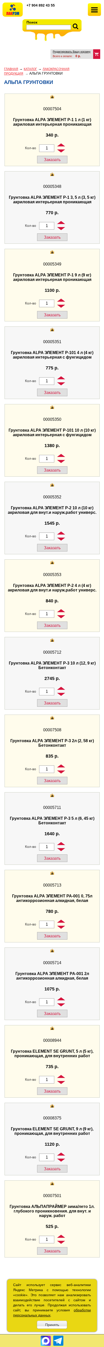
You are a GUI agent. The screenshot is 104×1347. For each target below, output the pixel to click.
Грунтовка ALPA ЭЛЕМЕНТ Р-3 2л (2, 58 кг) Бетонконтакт (52, 743)
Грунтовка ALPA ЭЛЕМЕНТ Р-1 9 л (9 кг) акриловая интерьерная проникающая (52, 277)
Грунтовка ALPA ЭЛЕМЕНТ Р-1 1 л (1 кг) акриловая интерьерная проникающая (52, 122)
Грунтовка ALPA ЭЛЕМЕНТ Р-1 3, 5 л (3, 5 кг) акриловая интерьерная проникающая (52, 199)
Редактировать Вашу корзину (72, 51)
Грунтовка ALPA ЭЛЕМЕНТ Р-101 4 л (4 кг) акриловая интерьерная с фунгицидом (52, 354)
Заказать (52, 160)
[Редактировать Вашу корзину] (96, 54)
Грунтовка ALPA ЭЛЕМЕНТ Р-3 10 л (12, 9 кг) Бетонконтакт (52, 665)
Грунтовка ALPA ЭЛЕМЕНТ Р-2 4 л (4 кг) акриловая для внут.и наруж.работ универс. (52, 587)
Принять (52, 1325)
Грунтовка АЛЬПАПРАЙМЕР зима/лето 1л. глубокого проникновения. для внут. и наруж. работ (52, 1211)
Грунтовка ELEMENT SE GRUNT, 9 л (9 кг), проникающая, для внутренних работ (52, 1131)
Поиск (32, 22)
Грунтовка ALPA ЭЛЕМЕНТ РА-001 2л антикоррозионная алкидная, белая (52, 975)
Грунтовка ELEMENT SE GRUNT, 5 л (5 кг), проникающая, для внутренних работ (52, 1053)
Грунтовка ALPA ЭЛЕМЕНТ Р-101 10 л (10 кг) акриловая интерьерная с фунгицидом (52, 432)
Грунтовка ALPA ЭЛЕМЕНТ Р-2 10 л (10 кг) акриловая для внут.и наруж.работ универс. (52, 510)
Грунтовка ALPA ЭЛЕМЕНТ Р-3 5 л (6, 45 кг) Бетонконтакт (52, 820)
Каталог (30, 69)
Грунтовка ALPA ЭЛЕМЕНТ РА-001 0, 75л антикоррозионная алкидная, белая (52, 898)
